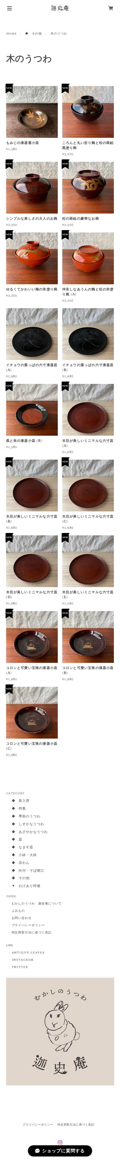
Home (11, 33)
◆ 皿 (17, 839)
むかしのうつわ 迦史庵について (37, 903)
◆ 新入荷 (21, 801)
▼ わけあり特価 (26, 886)
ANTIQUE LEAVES (28, 952)
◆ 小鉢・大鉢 (24, 855)
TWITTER (20, 967)
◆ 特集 (19, 808)
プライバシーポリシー (28, 925)
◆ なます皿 (22, 847)
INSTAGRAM (23, 960)
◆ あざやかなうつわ (30, 832)
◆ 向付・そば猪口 (28, 871)
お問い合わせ (22, 918)
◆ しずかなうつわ (28, 824)
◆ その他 (33, 33)
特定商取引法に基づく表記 (32, 932)
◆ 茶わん (21, 863)
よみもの (18, 911)
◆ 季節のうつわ (26, 816)
